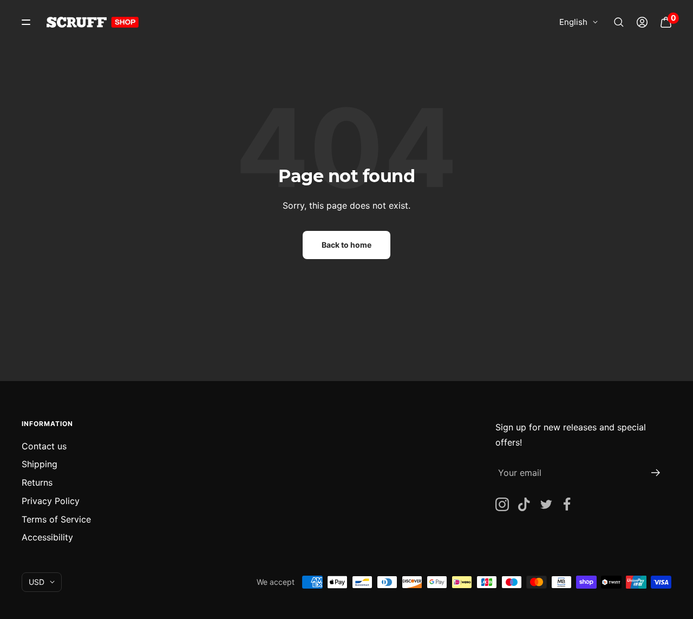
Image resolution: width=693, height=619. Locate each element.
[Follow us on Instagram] (502, 504)
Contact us (44, 446)
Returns (37, 482)
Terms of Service (56, 519)
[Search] (619, 22)
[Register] (656, 472)
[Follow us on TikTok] (524, 504)
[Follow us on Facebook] (567, 504)
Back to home (346, 244)
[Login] (642, 22)
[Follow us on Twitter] (545, 504)
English (573, 22)
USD (36, 581)
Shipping (39, 464)
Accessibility (47, 537)
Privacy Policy (51, 500)
